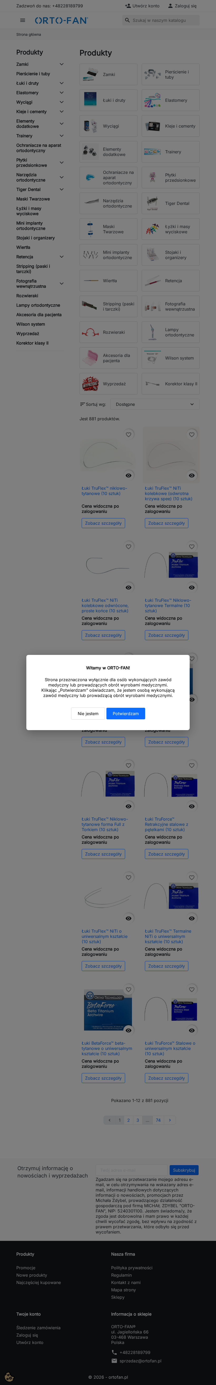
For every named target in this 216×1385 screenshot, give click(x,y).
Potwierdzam (126, 713)
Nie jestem (88, 713)
